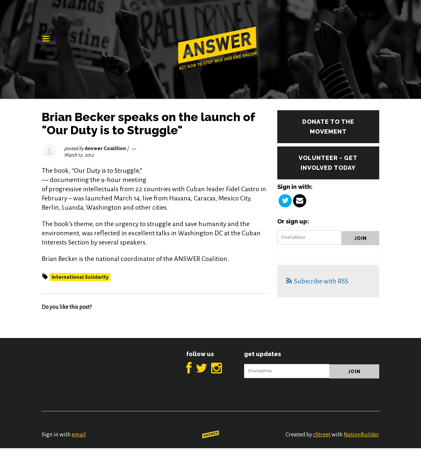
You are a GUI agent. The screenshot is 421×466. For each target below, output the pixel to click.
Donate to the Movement (328, 126)
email (79, 434)
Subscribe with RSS (321, 281)
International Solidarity (80, 277)
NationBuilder (361, 434)
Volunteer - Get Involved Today (328, 162)
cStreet (322, 434)
